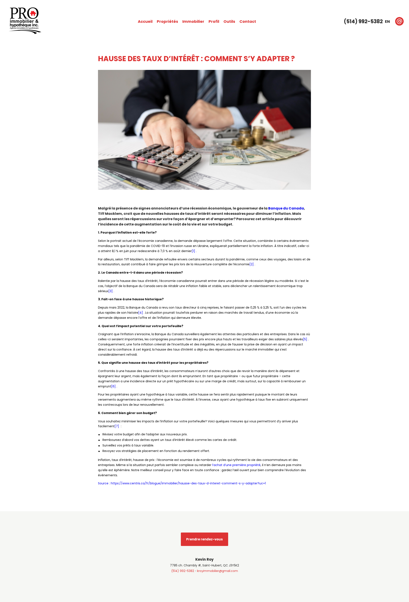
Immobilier (193, 21)
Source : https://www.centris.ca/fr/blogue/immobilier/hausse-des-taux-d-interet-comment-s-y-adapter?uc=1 (182, 483)
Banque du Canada (286, 208)
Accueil (145, 21)
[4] (141, 312)
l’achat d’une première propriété (236, 465)
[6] (114, 386)
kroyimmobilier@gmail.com (217, 571)
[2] (252, 264)
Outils (229, 21)
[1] (194, 251)
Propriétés (167, 21)
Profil (214, 21)
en (387, 21)
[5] (305, 339)
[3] (111, 291)
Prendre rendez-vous (204, 539)
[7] (117, 426)
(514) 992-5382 (182, 571)
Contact (247, 21)
